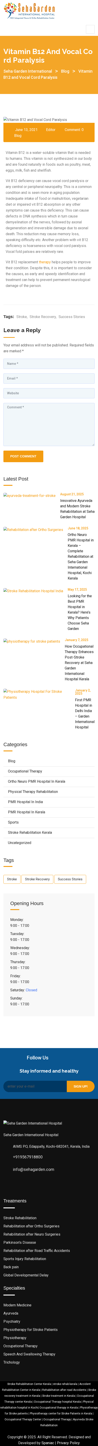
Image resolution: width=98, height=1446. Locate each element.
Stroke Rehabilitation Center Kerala (29, 1384)
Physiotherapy (14, 1338)
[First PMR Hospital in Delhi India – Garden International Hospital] (39, 695)
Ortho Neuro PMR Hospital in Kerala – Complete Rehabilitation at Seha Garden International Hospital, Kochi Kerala (81, 556)
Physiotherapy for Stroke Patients (30, 1330)
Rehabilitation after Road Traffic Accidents (36, 1251)
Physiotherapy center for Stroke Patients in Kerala (61, 1413)
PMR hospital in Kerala (26, 812)
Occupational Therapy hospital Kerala (57, 1401)
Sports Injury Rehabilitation (24, 1259)
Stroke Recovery (43, 317)
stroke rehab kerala (65, 1384)
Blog (17, 135)
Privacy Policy (68, 1443)
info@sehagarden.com (33, 1169)
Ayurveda (10, 1313)
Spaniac (47, 1443)
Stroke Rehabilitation (19, 1218)
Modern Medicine (17, 1305)
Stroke (21, 317)
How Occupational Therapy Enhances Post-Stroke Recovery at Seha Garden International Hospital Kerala (79, 662)
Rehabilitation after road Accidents (64, 1390)
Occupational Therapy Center (23, 1419)
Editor (50, 130)
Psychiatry (11, 1321)
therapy (45, 262)
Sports (13, 822)
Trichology (11, 1362)
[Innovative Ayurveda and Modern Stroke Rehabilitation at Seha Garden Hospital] (31, 496)
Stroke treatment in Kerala (58, 1395)
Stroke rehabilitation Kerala (30, 832)
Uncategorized (19, 843)
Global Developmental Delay (26, 1275)
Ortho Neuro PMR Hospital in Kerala (36, 781)
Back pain (11, 1267)
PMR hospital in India (25, 802)
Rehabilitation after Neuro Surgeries (31, 1234)
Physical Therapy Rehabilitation (33, 792)
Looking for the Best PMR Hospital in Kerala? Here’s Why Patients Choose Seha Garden (80, 612)
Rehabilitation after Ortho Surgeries (31, 1226)
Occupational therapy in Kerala (58, 1407)
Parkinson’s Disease (19, 1242)
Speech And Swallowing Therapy (29, 1354)
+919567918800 (28, 1157)
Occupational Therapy (25, 771)
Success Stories (72, 317)
